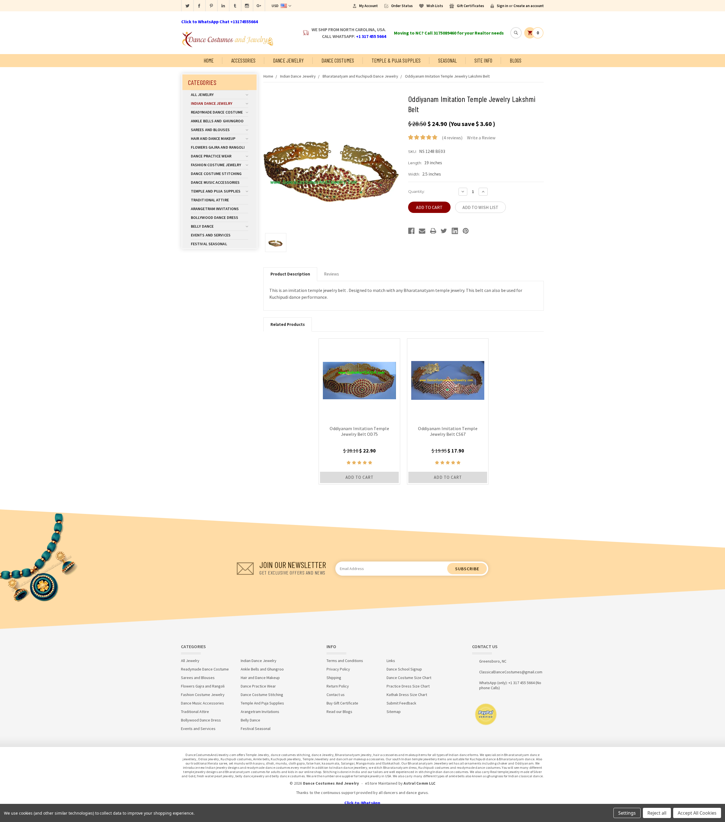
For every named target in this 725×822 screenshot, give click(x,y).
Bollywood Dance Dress (214, 217)
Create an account (528, 5)
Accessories (243, 60)
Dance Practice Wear (211, 156)
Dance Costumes (337, 60)
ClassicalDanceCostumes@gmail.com (510, 671)
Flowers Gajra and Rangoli (218, 147)
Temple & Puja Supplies (396, 60)
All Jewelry (202, 94)
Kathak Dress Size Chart (407, 694)
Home (209, 60)
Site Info (483, 60)
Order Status (402, 5)
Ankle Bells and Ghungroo (217, 120)
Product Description (290, 274)
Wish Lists (435, 5)
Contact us (336, 694)
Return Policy (338, 686)
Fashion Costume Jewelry (216, 164)
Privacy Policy (338, 669)
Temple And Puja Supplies (215, 191)
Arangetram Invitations (215, 208)
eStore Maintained (381, 783)
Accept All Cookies (697, 813)
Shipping (334, 677)
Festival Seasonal (209, 243)
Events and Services (211, 235)
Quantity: (416, 191)
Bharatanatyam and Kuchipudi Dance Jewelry (360, 76)
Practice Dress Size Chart (408, 686)
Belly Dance (202, 226)
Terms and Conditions (345, 660)
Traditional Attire (210, 199)
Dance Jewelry (288, 60)
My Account (368, 5)
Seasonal (447, 60)
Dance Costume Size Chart (409, 677)
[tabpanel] (359, 411)
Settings (627, 813)
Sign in (502, 5)
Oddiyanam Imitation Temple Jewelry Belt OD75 (359, 431)
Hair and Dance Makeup (213, 138)
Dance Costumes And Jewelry (331, 783)
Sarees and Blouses (210, 129)
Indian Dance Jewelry (211, 103)
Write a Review (481, 137)
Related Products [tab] (287, 324)
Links (391, 660)
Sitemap (394, 711)
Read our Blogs (339, 711)
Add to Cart (360, 477)
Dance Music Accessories (215, 182)
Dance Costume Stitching (216, 173)
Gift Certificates (470, 5)
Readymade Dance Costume (217, 112)
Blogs (516, 60)
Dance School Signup (404, 669)
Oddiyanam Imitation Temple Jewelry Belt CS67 (447, 431)
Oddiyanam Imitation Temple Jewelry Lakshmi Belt (447, 76)
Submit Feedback (401, 703)
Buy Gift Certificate (342, 703)
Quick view (359, 379)
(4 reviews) (452, 137)
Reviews (331, 274)
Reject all (656, 813)
